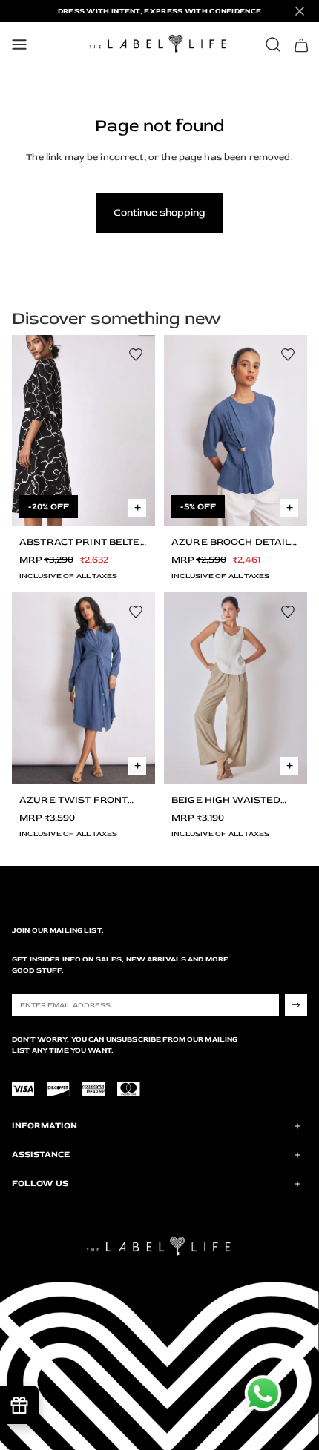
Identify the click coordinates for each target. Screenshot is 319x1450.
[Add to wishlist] (135, 354)
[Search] (273, 44)
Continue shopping (159, 212)
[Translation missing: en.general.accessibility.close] (299, 11)
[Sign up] (296, 1005)
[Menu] (19, 44)
